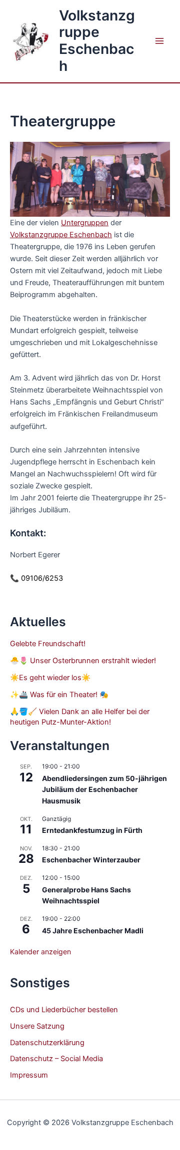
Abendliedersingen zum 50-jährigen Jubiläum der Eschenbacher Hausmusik (104, 789)
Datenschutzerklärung (47, 1042)
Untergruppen (84, 222)
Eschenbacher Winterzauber (91, 859)
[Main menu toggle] (159, 40)
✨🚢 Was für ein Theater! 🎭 (59, 694)
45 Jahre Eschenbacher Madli (93, 930)
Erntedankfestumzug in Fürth (92, 830)
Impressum (29, 1075)
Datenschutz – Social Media (56, 1058)
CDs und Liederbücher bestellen (64, 1009)
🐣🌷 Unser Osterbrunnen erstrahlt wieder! (83, 660)
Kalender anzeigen (40, 951)
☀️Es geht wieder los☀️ (50, 677)
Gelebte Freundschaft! (48, 643)
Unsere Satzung (37, 1026)
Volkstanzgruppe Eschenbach (97, 41)
